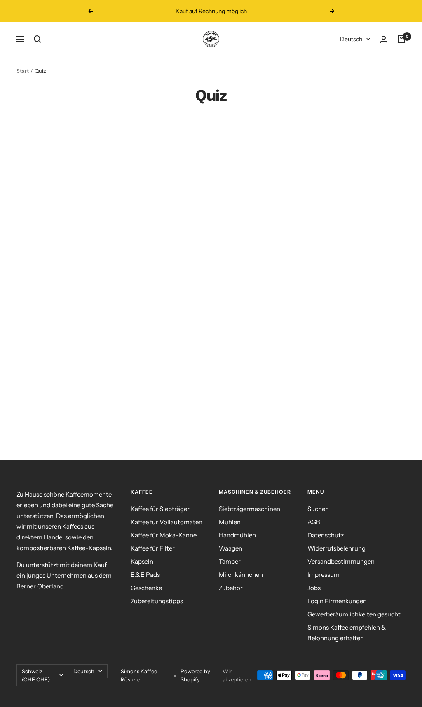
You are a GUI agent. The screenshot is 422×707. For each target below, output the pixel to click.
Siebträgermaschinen (249, 509)
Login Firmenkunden (337, 601)
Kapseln (142, 561)
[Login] (383, 39)
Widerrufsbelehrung (336, 548)
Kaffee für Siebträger (160, 509)
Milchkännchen (241, 575)
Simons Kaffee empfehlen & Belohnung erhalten (346, 632)
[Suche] (37, 39)
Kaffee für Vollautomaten (166, 522)
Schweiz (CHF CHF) (36, 675)
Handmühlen (237, 535)
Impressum (323, 575)
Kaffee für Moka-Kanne (164, 535)
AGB (313, 522)
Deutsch (351, 39)
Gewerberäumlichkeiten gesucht (354, 614)
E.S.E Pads (145, 575)
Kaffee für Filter (153, 548)
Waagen (230, 548)
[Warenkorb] (401, 39)
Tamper (230, 561)
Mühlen (230, 522)
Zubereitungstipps (157, 601)
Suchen (318, 509)
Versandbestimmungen (341, 561)
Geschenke (146, 588)
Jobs (314, 588)
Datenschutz (325, 535)
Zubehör (231, 588)
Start (22, 71)
